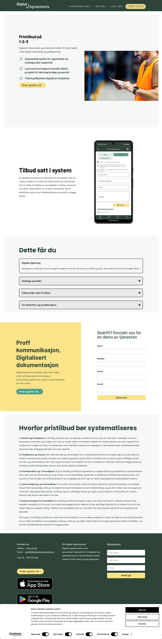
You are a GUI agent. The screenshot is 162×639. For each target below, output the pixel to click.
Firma (100, 371)
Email (100, 384)
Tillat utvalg (142, 617)
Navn (100, 346)
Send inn (121, 397)
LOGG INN (116, 7)
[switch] (68, 634)
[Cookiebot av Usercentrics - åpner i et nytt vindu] (15, 634)
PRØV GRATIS (136, 6)
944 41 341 (32, 548)
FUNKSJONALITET (79, 7)
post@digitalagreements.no (39, 552)
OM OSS (100, 7)
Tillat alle (142, 610)
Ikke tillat (142, 624)
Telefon (101, 359)
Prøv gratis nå (31, 85)
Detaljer (125, 634)
